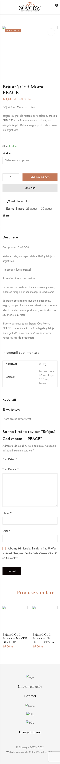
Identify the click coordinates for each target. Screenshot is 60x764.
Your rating (10, 459)
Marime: (7, 153)
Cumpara (30, 188)
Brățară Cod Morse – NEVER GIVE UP (14, 638)
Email (6, 531)
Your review (10, 469)
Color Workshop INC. (41, 752)
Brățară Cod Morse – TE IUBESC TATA (43, 638)
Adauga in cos (40, 177)
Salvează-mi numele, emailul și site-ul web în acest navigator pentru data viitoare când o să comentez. (29, 553)
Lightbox (51, 32)
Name (7, 513)
